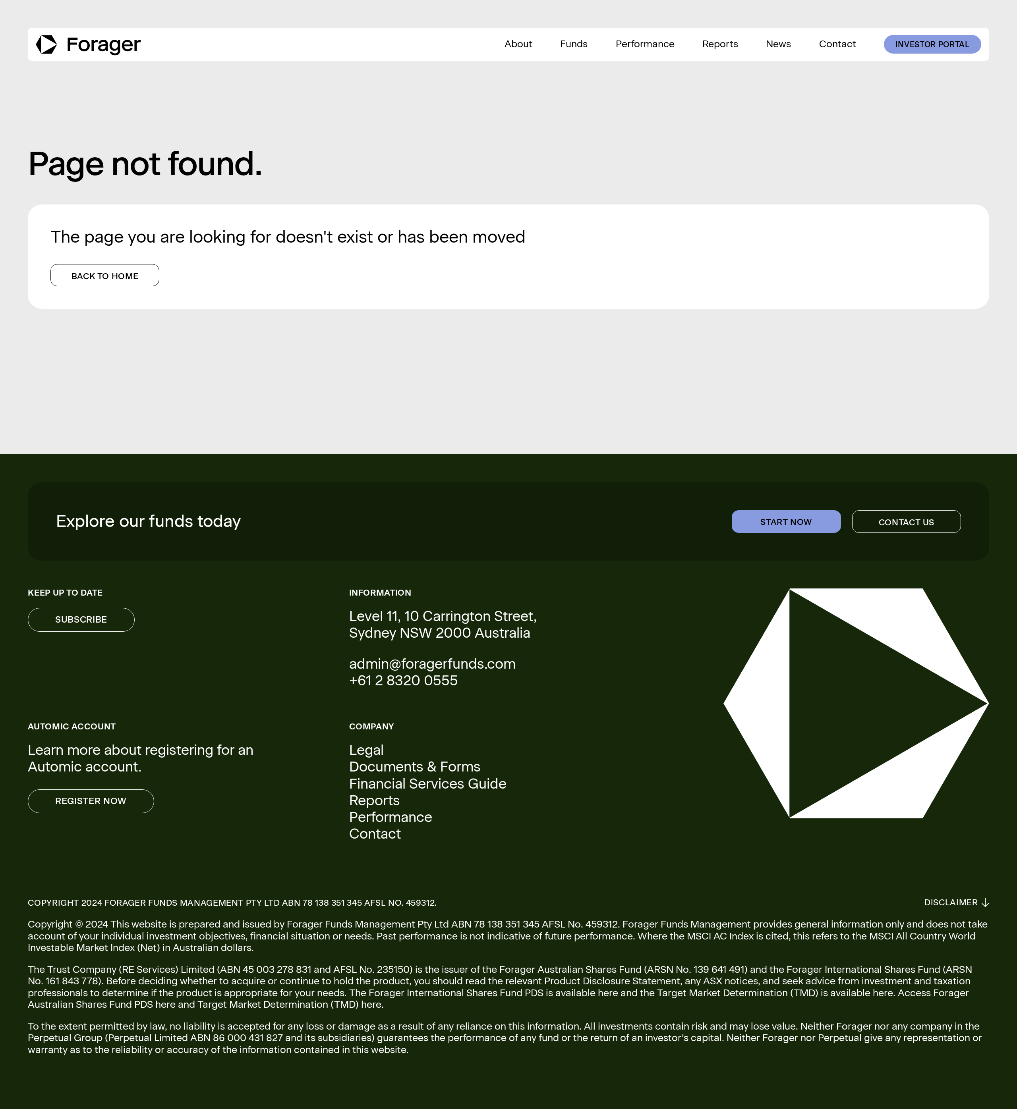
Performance (390, 817)
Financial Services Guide (428, 783)
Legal (366, 750)
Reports (374, 800)
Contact (375, 833)
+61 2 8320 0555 (403, 680)
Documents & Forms (415, 766)
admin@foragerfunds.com (432, 664)
